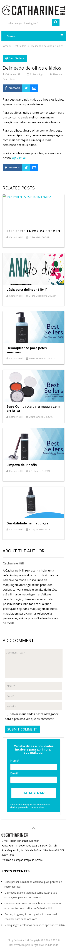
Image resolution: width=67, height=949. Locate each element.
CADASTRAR (33, 793)
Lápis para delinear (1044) (26, 289)
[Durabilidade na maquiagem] (33, 502)
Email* (14, 773)
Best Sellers (16, 58)
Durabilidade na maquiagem (28, 523)
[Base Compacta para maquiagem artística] (33, 386)
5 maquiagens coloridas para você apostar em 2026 (34, 925)
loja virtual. (19, 158)
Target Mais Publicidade (44, 945)
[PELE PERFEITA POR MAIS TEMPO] (33, 210)
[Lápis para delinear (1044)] (33, 269)
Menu (11, 36)
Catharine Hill (12, 74)
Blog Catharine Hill (18, 940)
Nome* (14, 760)
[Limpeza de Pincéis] (33, 444)
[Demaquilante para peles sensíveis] (33, 327)
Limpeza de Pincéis (21, 465)
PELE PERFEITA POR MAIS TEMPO (33, 231)
